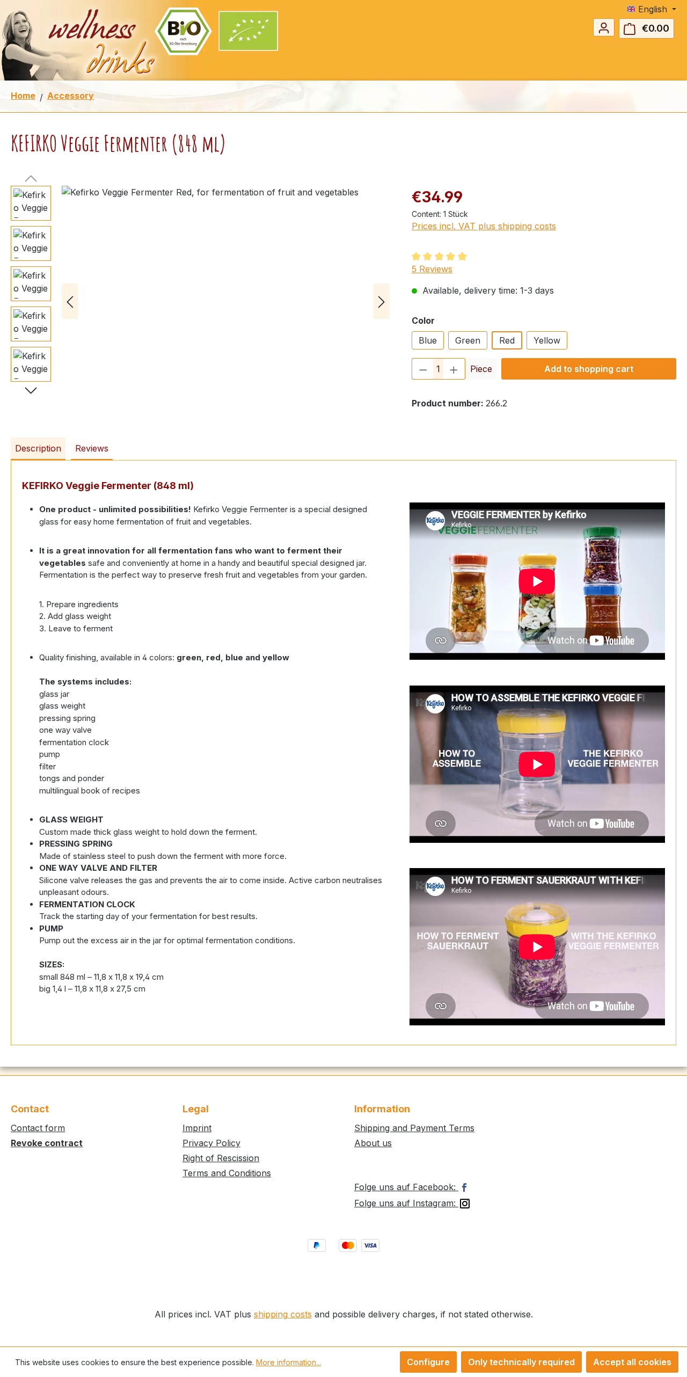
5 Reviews (432, 269)
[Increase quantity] (454, 369)
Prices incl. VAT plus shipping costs (484, 226)
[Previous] (70, 301)
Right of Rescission (220, 1158)
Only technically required (521, 1362)
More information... (288, 1362)
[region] (200, 301)
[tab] (38, 449)
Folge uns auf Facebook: (406, 1187)
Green (467, 340)
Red (507, 340)
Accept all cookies (632, 1362)
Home (23, 95)
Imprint (196, 1128)
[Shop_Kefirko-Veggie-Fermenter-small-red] (226, 301)
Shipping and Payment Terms (414, 1128)
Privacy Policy (211, 1143)
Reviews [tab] (91, 448)
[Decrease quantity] (423, 369)
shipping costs (283, 1314)
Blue (428, 340)
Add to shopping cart (588, 368)
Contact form (38, 1128)
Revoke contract (47, 1143)
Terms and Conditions (226, 1173)
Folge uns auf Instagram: (406, 1203)
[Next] (382, 301)
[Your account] (604, 27)
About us (373, 1143)
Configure (428, 1362)
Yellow (546, 340)
